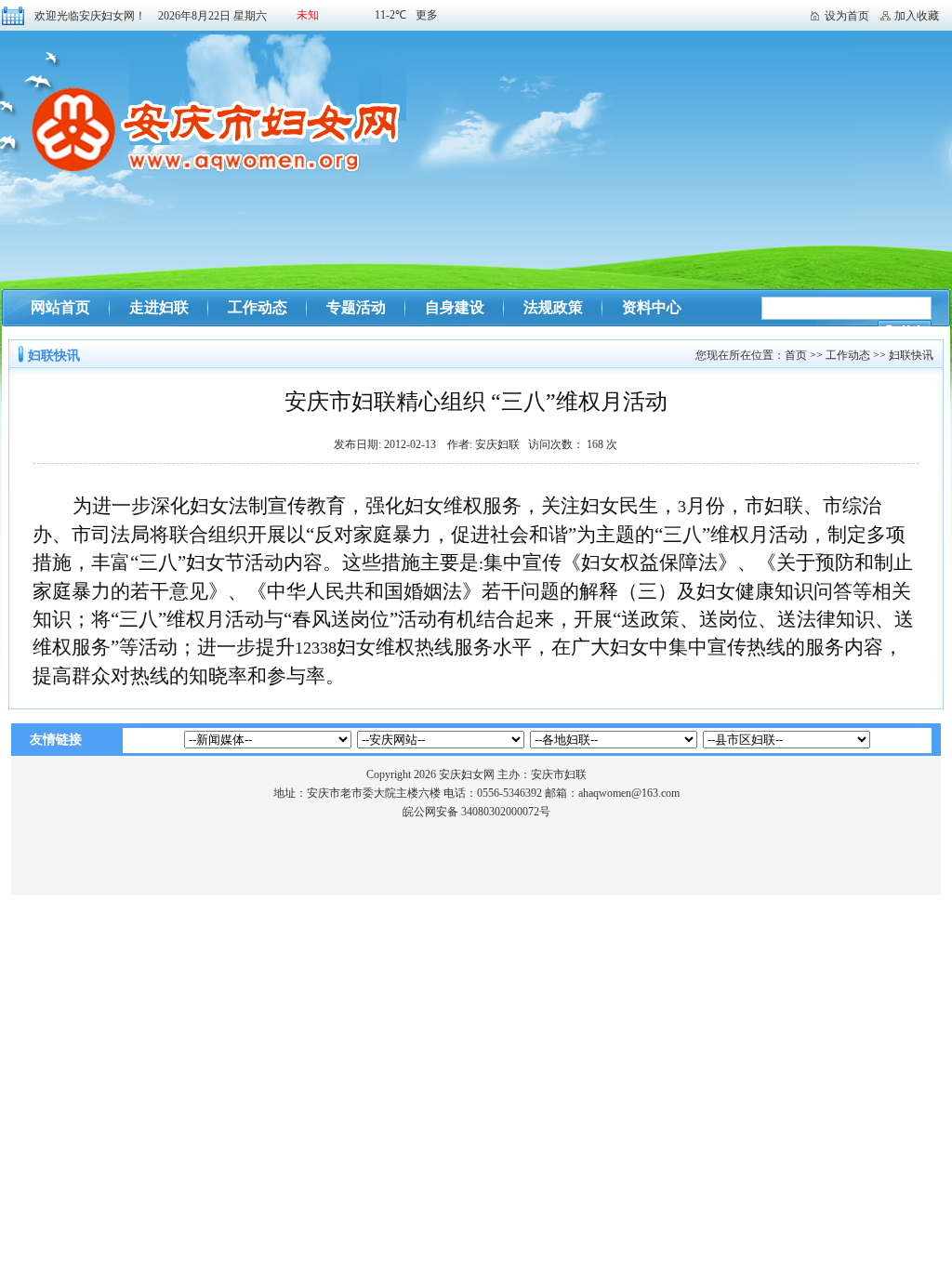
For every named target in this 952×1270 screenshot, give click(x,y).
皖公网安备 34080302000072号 (476, 811)
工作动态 (257, 307)
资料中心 (651, 307)
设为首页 (847, 15)
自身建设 (454, 307)
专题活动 (356, 307)
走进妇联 (159, 307)
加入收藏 (916, 15)
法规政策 (553, 307)
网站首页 (60, 307)
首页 (796, 355)
